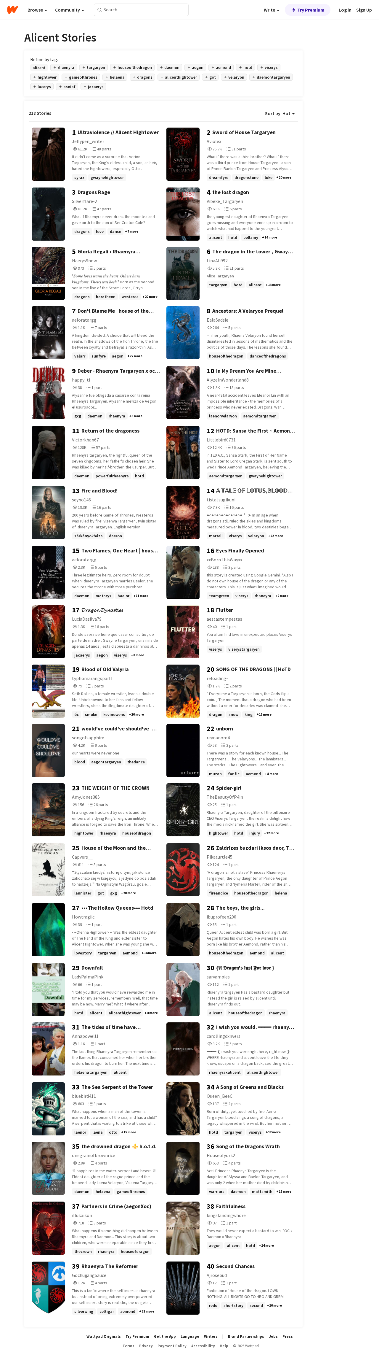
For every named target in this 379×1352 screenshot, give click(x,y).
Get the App (165, 1336)
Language (190, 1336)
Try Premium (311, 10)
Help (224, 1345)
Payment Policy (172, 1345)
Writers (211, 1336)
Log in (345, 10)
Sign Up (364, 10)
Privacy (146, 1345)
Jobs (273, 1336)
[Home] (12, 10)
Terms (128, 1345)
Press (287, 1336)
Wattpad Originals (103, 1336)
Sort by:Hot (277, 113)
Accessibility (203, 1345)
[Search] (99, 10)
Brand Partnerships (246, 1336)
